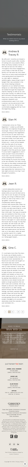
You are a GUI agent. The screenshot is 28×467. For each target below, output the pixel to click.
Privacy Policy (20, 461)
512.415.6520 (14, 385)
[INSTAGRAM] (14, 444)
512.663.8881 (14, 370)
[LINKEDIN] (18, 444)
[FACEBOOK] (10, 444)
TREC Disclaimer (14, 416)
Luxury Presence (14, 454)
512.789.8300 (14, 378)
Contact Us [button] (14, 349)
